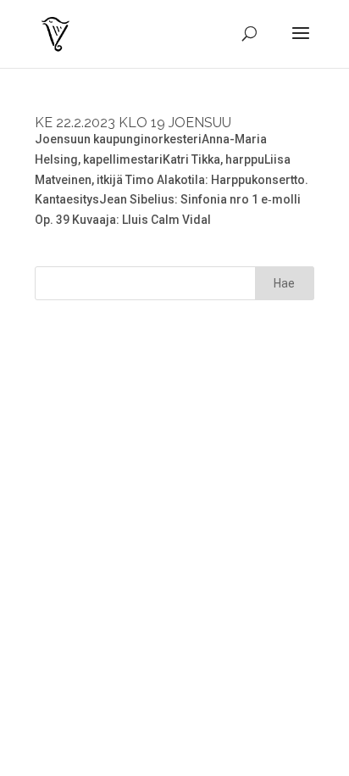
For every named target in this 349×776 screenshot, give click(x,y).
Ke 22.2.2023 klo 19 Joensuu (133, 122)
